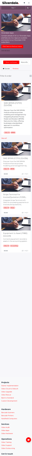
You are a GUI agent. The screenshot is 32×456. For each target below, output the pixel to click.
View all (4, 138)
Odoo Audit (5, 427)
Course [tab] (7, 68)
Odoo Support (6, 445)
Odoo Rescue (6, 395)
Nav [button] (12, 8)
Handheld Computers (9, 418)
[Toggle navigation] (29, 3)
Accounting (14, 245)
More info (24, 62)
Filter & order (5, 76)
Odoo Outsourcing (8, 448)
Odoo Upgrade (6, 392)
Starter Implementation (9, 386)
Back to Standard (7, 398)
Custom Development (9, 401)
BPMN (13, 132)
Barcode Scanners (7, 412)
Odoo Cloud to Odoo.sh (9, 389)
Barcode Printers (7, 415)
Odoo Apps (5, 430)
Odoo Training (6, 442)
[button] (28, 8)
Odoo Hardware (7, 433)
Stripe (12, 207)
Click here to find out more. (12, 46)
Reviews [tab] (15, 68)
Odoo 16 (7, 132)
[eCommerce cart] (24, 3)
